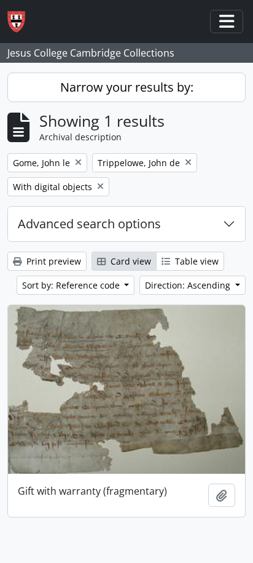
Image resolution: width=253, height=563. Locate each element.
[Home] (21, 22)
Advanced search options (89, 223)
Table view (196, 261)
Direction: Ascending (189, 285)
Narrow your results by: (126, 87)
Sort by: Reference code (72, 285)
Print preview (52, 261)
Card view (129, 261)
